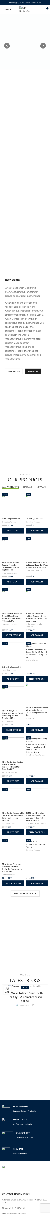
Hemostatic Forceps (9, 624)
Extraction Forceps (9, 522)
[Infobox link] (19, 1109)
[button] (13, 531)
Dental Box (30, 718)
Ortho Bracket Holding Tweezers (34, 625)
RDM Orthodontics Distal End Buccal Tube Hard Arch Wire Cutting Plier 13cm (37, 564)
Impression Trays (8, 823)
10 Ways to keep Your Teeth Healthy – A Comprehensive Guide (25, 996)
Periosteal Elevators (9, 772)
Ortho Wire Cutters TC (34, 570)
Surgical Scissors (32, 660)
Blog (25, 987)
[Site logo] (25, 9)
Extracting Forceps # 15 (11, 667)
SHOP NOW (33, 371)
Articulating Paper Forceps (35, 755)
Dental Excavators (9, 874)
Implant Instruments (9, 573)
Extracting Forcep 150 (11, 519)
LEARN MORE (14, 371)
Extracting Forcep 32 (34, 519)
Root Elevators (7, 721)
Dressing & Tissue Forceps (36, 823)
